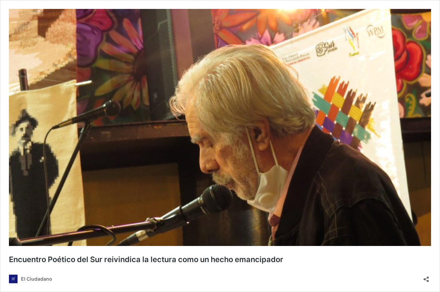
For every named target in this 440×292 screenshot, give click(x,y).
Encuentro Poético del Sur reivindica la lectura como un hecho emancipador (146, 259)
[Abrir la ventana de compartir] (426, 277)
